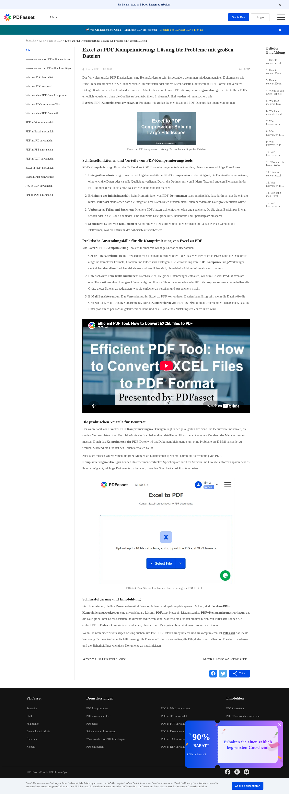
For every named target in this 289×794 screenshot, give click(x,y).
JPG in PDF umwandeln (39, 185)
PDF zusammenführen (98, 716)
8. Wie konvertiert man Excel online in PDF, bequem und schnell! (275, 133)
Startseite (31, 40)
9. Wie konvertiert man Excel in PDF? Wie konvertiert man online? (275, 143)
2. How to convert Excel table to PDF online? (274, 72)
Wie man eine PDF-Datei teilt (42, 113)
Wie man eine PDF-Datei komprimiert (47, 95)
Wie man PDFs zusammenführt (43, 104)
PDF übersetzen (235, 708)
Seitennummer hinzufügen (101, 731)
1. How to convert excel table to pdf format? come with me (274, 62)
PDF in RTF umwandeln (175, 746)
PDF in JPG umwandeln (39, 140)
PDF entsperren (95, 746)
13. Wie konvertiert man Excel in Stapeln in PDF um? (275, 184)
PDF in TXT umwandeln (39, 158)
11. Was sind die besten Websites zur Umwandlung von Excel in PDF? (275, 164)
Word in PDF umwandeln (40, 176)
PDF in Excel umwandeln (40, 131)
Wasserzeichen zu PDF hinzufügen (105, 739)
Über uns (32, 739)
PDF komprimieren (97, 708)
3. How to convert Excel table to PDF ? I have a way (275, 82)
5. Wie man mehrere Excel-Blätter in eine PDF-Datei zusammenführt (274, 102)
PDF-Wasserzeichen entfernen (243, 716)
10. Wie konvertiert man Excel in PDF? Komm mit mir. (275, 154)
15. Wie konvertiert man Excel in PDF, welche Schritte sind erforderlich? (275, 205)
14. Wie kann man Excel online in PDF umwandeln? (274, 194)
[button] (166, 531)
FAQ (29, 716)
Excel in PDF (54, 40)
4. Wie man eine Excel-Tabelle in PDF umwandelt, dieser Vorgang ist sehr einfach (275, 92)
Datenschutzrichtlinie (38, 731)
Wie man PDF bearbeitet (39, 77)
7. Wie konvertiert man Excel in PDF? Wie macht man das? (275, 123)
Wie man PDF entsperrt (39, 86)
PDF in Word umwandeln (40, 122)
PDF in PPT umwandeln (39, 149)
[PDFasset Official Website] (19, 17)
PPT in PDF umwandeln (39, 194)
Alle (41, 40)
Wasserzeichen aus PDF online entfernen (48, 59)
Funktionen (33, 723)
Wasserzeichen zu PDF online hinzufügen (49, 68)
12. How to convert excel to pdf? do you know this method (275, 174)
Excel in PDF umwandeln (40, 167)
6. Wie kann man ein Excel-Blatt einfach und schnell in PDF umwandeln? (274, 113)
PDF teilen (92, 723)
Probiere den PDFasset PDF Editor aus (181, 29)
